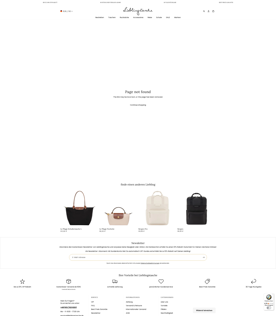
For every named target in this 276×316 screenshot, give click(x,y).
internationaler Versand (136, 309)
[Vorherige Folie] (63, 208)
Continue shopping (138, 105)
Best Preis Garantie (99, 309)
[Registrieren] (203, 257)
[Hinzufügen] (95, 224)
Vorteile (164, 305)
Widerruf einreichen (204, 310)
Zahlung (129, 302)
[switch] (269, 308)
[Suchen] (204, 11)
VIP (92, 302)
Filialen (163, 309)
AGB (128, 313)
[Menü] (272, 294)
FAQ (93, 305)
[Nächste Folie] (95, 208)
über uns (164, 302)
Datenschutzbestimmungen (150, 263)
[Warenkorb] (213, 11)
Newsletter (95, 313)
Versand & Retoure (134, 305)
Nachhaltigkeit (167, 313)
